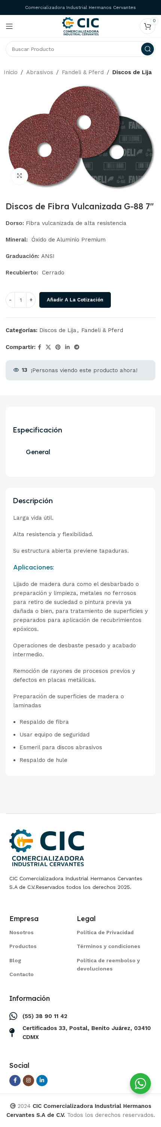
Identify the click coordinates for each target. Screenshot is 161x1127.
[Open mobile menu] (9, 26)
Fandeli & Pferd (83, 72)
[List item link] (34, 932)
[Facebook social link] (39, 347)
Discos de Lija (132, 72)
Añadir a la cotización (75, 300)
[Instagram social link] (28, 1080)
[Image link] (46, 847)
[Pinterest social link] (58, 347)
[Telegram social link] (77, 347)
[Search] (147, 49)
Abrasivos (39, 72)
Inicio (11, 72)
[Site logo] (80, 25)
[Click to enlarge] (19, 176)
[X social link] (48, 347)
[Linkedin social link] (67, 347)
